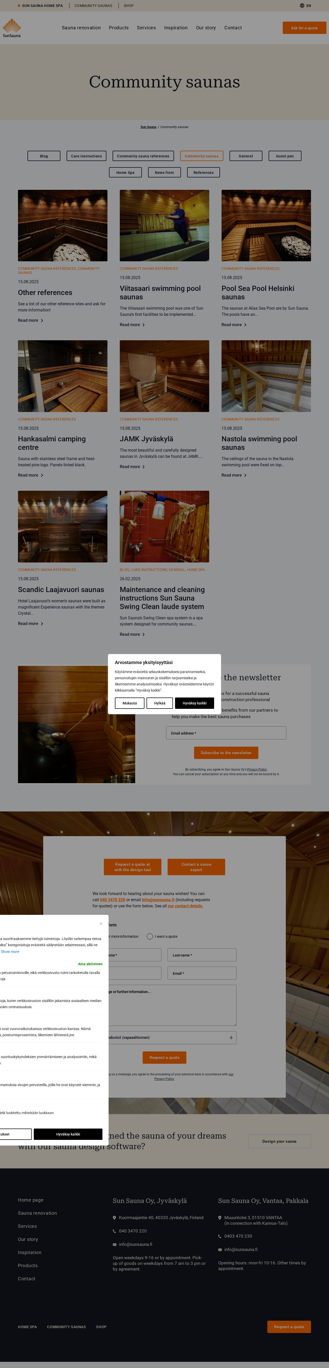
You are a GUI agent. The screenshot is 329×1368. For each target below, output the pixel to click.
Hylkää (160, 703)
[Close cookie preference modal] (101, 923)
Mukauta (130, 703)
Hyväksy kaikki (195, 703)
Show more (10, 952)
